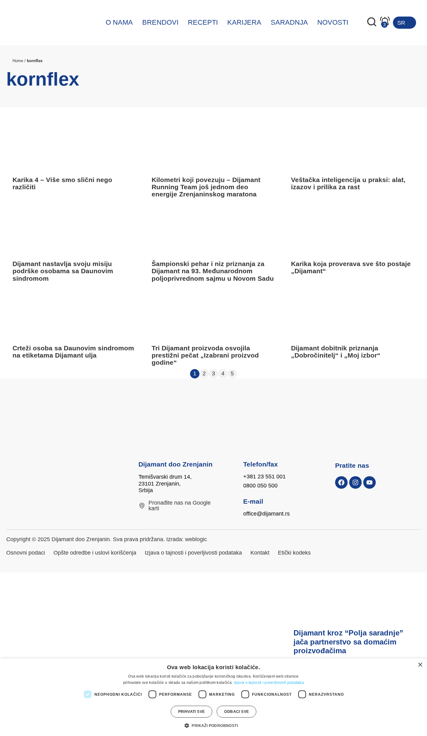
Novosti (332, 22)
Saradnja (289, 22)
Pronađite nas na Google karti (179, 505)
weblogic (196, 539)
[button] (213, 725)
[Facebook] (341, 482)
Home (18, 60)
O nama (119, 22)
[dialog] (213, 697)
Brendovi (160, 22)
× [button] (420, 665)
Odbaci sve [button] (236, 711)
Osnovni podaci (25, 553)
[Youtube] (369, 482)
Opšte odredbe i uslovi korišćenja (94, 553)
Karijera (244, 22)
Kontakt (259, 553)
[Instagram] (355, 482)
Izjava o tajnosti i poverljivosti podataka (193, 553)
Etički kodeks (294, 553)
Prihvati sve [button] (191, 711)
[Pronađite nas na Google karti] (141, 505)
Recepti (203, 22)
